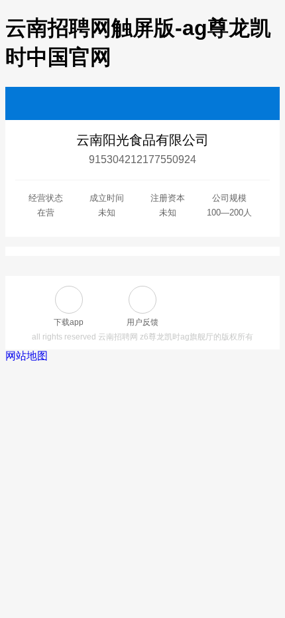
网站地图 (26, 355)
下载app (69, 322)
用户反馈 (142, 322)
